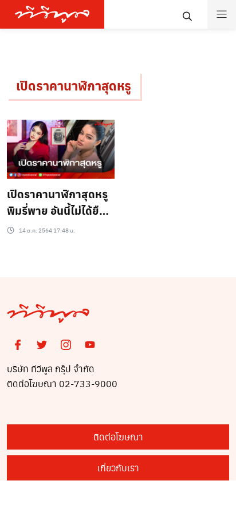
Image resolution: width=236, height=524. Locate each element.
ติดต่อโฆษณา (118, 436)
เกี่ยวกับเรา (118, 467)
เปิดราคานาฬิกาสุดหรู (73, 85)
